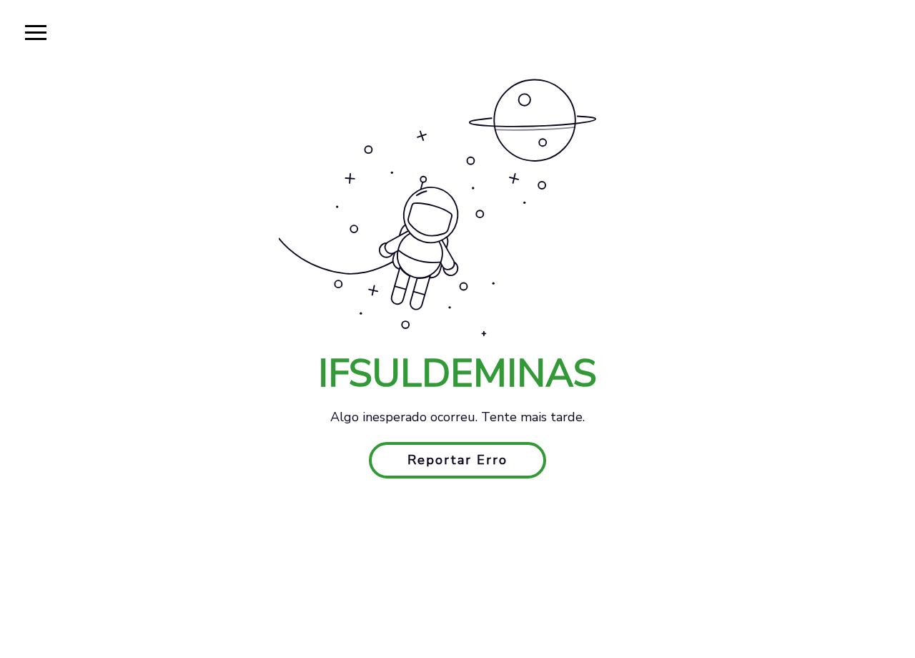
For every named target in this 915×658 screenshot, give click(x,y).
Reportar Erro (457, 459)
